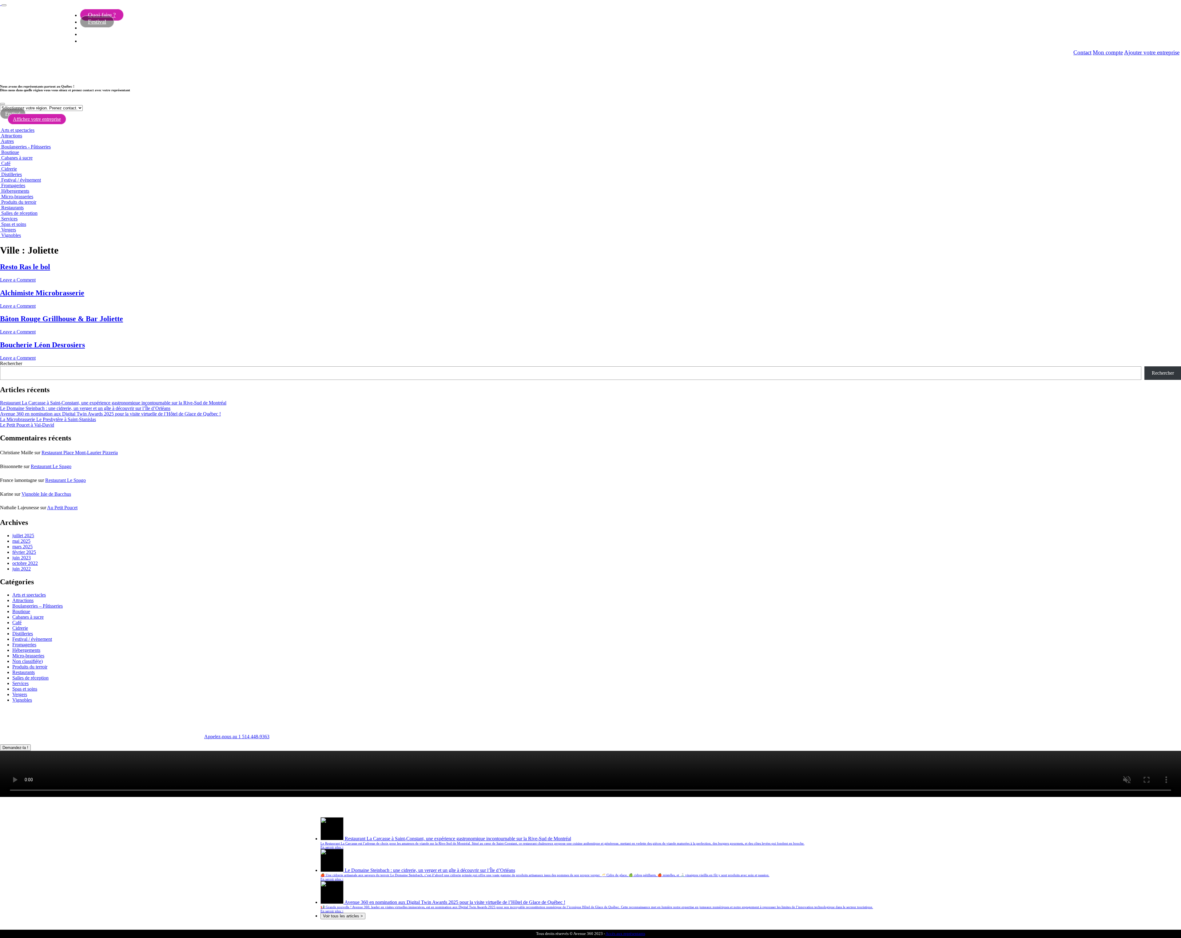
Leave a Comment (18, 279)
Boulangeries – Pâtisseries (37, 606)
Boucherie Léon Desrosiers (42, 345)
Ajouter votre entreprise (1151, 52)
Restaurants (12, 207)
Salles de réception (19, 213)
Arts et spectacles (17, 130)
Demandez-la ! (15, 747)
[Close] (2, 104)
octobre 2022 (25, 563)
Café (5, 163)
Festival (97, 21)
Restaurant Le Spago (51, 466)
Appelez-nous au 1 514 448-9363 (236, 736)
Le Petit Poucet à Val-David (27, 425)
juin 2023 (21, 557)
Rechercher (11, 363)
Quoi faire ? (102, 15)
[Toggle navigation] (4, 5)
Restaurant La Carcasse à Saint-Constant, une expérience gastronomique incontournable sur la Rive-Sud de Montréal (113, 402)
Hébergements (15, 191)
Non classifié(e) (27, 661)
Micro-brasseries (17, 196)
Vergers (8, 229)
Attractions (11, 135)
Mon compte (1108, 52)
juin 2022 (21, 568)
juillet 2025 (23, 535)
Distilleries (11, 174)
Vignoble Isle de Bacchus (46, 494)
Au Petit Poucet (62, 507)
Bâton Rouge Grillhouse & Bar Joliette (61, 319)
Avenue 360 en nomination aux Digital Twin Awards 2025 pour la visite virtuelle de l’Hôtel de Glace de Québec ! (110, 413)
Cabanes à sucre (17, 157)
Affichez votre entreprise (37, 119)
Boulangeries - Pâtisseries (26, 146)
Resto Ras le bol (25, 267)
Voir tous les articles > (343, 916)
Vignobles (11, 235)
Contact (1082, 52)
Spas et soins (13, 224)
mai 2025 (21, 541)
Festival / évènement (21, 180)
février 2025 (24, 552)
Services (9, 218)
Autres (7, 141)
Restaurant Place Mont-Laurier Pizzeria (80, 452)
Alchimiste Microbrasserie (42, 293)
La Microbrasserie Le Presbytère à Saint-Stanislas (48, 419)
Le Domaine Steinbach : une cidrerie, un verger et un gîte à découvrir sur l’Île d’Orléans (85, 408)
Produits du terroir (18, 202)
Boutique (10, 152)
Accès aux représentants (625, 934)
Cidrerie (9, 168)
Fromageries (13, 185)
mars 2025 (22, 546)
